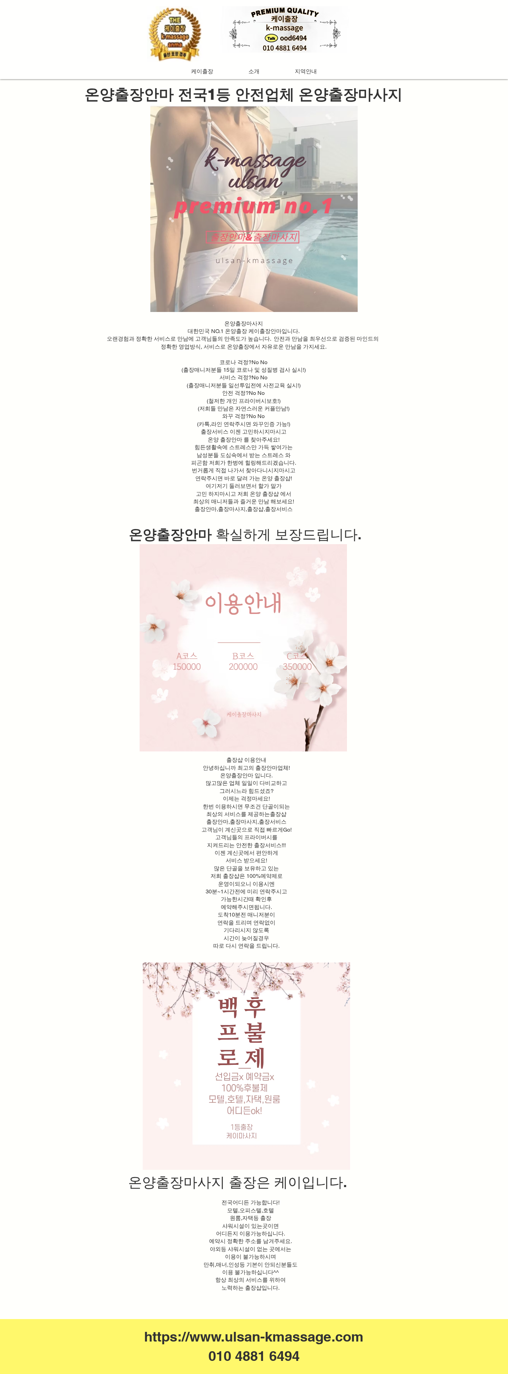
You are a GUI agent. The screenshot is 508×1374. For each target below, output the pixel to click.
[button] (306, 71)
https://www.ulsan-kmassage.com (254, 1336)
